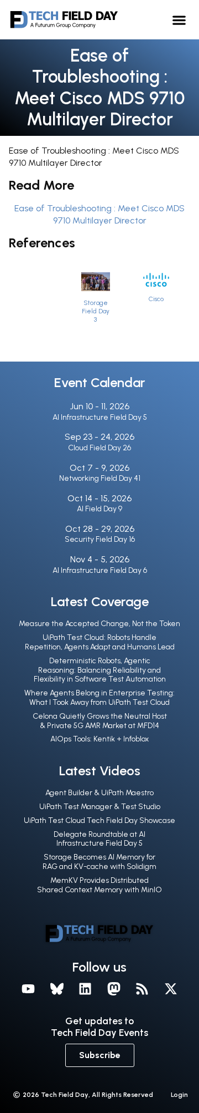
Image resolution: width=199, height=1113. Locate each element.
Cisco (156, 299)
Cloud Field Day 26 (99, 448)
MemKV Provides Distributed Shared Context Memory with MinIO (99, 885)
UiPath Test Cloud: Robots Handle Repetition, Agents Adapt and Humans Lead (100, 642)
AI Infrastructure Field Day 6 (100, 570)
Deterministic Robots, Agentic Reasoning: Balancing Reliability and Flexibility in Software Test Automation (100, 670)
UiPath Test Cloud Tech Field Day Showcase (99, 820)
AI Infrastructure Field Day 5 (100, 417)
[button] (179, 20)
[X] (170, 988)
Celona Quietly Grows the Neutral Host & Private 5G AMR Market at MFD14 (100, 720)
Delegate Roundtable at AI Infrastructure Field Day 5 (99, 839)
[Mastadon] (113, 988)
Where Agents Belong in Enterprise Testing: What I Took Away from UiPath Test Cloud (99, 697)
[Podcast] (142, 988)
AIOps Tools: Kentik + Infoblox (99, 739)
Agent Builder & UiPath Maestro (99, 792)
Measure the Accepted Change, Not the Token (99, 623)
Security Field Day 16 (100, 539)
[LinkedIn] (85, 988)
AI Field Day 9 (99, 509)
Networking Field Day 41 (99, 478)
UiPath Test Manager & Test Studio (99, 806)
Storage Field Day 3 (95, 311)
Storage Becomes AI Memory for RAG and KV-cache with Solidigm (99, 861)
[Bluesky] (57, 988)
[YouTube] (28, 988)
